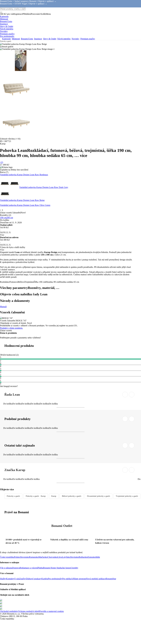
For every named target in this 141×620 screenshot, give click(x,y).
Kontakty (10, 578)
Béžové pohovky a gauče (71, 496)
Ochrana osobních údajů (28, 611)
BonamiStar (111, 578)
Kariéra (44, 578)
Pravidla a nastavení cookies (51, 611)
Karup (53, 496)
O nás (16, 578)
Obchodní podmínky (9, 611)
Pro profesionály (55, 578)
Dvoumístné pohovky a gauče (98, 496)
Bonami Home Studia (52, 568)
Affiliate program (78, 578)
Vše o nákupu (6, 568)
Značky (22, 578)
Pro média (66, 578)
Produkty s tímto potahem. (11, 328)
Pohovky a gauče (13, 496)
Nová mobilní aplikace (96, 578)
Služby (3, 578)
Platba (40, 568)
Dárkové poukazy (33, 578)
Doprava (16, 568)
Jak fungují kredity (70, 568)
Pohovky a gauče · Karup (36, 496)
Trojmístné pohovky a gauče (127, 496)
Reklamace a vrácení (29, 568)
